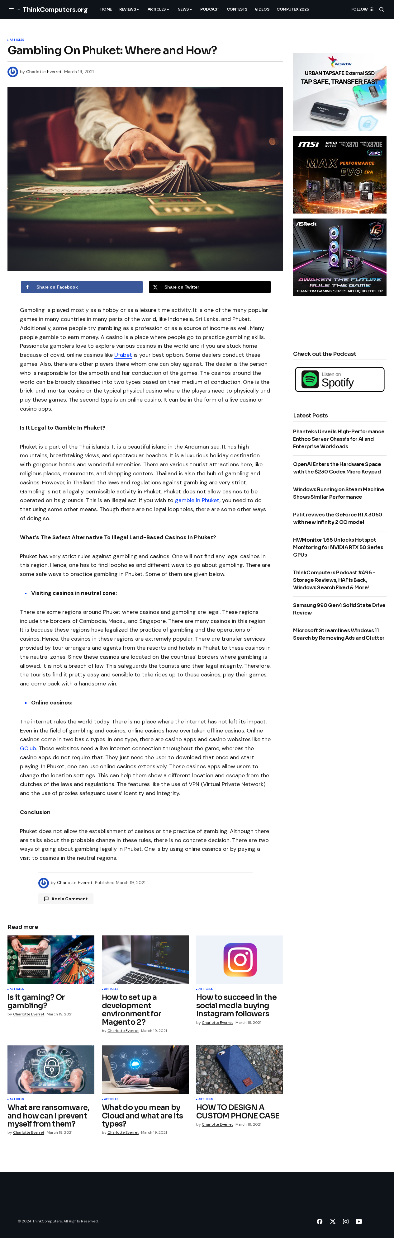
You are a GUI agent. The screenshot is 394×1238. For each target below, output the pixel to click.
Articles (17, 40)
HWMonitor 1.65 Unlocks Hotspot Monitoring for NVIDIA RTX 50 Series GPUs (338, 547)
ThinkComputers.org (55, 9)
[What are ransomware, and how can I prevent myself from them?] (50, 1069)
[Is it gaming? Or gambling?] (50, 959)
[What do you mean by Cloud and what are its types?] (145, 1069)
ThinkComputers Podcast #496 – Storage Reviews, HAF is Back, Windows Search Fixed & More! (334, 580)
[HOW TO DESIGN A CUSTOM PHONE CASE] (239, 1069)
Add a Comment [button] (69, 898)
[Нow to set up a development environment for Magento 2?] (145, 959)
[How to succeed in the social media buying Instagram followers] (239, 959)
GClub (28, 748)
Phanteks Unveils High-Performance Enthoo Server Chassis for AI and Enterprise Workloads (338, 439)
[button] (11, 9)
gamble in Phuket (197, 500)
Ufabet (123, 355)
